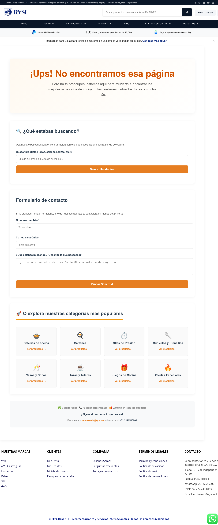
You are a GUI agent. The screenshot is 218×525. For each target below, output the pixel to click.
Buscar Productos (102, 169)
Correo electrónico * (28, 237)
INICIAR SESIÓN (205, 12)
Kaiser (5, 476)
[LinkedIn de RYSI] (204, 2)
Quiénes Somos (102, 461)
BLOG (127, 23)
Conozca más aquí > (154, 41)
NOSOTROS (189, 23)
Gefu (4, 486)
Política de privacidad (151, 466)
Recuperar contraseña (60, 476)
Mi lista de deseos (57, 471)
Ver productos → (36, 349)
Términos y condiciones (153, 461)
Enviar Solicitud (102, 284)
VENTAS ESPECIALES (156, 23)
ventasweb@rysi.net (93, 420)
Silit (3, 481)
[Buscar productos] (187, 12)
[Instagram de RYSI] (199, 2)
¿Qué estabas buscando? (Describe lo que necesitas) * (49, 255)
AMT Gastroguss (11, 466)
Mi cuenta (53, 461)
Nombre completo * (27, 220)
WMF (4, 461)
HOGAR (47, 23)
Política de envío (148, 471)
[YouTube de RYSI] (208, 2)
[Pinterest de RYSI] (213, 2)
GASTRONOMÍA (74, 23)
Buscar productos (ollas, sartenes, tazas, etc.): (44, 152)
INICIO (24, 23)
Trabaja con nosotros (105, 471)
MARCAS (103, 23)
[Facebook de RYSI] (195, 2)
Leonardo (7, 471)
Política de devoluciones (153, 476)
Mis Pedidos (54, 466)
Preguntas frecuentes (106, 466)
